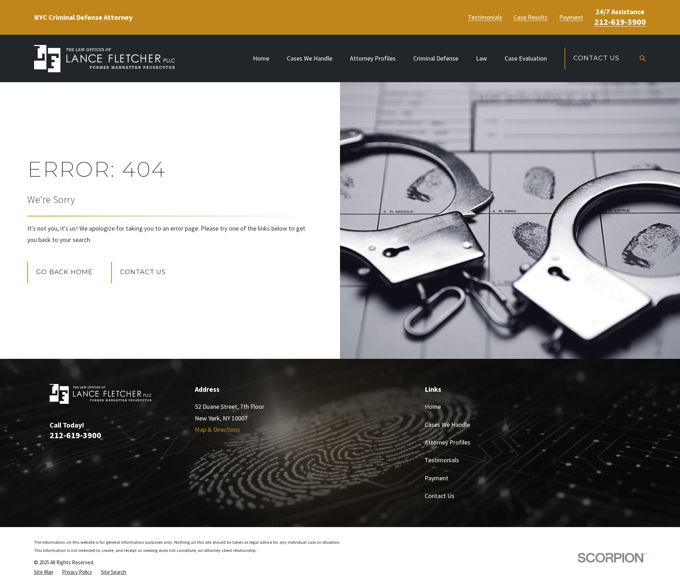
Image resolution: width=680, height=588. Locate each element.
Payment (571, 17)
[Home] (104, 58)
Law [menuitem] (481, 58)
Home (433, 406)
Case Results (531, 17)
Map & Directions (217, 429)
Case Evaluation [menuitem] (526, 58)
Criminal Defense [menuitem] (435, 58)
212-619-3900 (620, 22)
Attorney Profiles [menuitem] (373, 58)
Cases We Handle (447, 424)
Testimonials (485, 17)
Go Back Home (64, 272)
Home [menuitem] (261, 58)
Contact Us (596, 58)
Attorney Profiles (447, 442)
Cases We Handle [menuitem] (309, 58)
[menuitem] (43, 572)
